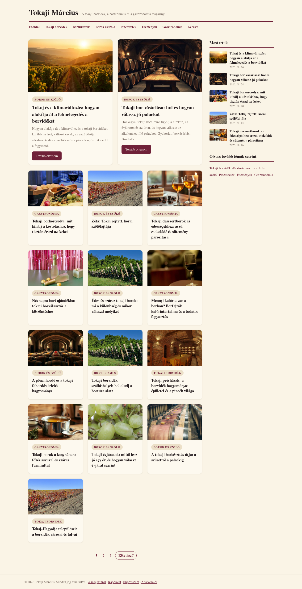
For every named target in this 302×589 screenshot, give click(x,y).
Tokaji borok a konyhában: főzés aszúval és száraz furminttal (54, 459)
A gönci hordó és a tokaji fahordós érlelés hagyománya (52, 385)
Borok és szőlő (105, 27)
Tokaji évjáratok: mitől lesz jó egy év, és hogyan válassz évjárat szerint (114, 459)
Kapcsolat (114, 582)
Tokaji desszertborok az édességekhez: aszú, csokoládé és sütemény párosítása (170, 229)
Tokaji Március (53, 12)
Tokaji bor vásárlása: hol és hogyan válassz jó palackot (158, 110)
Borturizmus (81, 27)
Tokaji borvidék (56, 27)
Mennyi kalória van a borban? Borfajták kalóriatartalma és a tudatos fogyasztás (174, 308)
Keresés (193, 27)
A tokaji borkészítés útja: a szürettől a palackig (173, 457)
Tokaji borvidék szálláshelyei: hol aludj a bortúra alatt (112, 385)
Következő (125, 555)
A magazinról (97, 582)
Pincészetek (129, 27)
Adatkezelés (149, 582)
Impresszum (131, 582)
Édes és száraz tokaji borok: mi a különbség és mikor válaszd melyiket (115, 305)
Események (149, 27)
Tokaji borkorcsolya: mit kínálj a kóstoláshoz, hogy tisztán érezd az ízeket (53, 226)
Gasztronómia (172, 27)
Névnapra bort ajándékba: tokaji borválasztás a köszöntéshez (54, 305)
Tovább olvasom (47, 156)
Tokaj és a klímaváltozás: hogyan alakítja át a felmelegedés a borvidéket (66, 114)
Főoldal (34, 27)
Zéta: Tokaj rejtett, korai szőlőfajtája (112, 223)
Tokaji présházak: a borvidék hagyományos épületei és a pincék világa (172, 385)
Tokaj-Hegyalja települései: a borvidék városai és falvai (54, 531)
